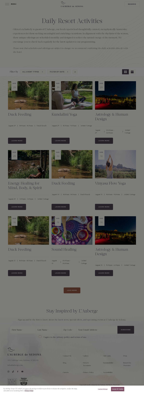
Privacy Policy (29, 391)
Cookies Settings (102, 389)
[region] (72, 389)
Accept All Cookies (117, 389)
